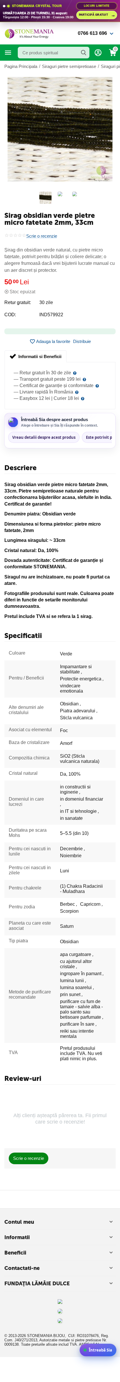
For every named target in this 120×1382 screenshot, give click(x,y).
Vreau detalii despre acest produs (43, 437)
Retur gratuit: (17, 302)
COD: (10, 314)
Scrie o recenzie (41, 236)
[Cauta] (83, 52)
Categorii (8, 52)
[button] (82, 341)
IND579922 (51, 314)
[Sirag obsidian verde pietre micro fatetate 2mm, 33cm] (60, 129)
